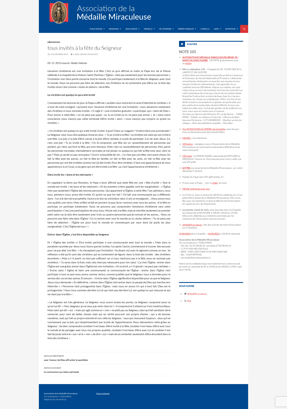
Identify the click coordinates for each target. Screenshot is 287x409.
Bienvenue (114, 29)
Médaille (148, 29)
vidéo (215, 182)
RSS (189, 301)
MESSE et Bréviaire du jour (196, 188)
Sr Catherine (165, 29)
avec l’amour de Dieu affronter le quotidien (66, 358)
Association (131, 29)
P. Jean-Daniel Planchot (85, 54)
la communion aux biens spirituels (61, 370)
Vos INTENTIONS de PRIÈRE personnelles (203, 129)
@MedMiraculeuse (192, 224)
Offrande (187, 155)
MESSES (186, 138)
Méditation (54, 42)
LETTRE (186, 167)
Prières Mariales (186, 29)
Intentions (230, 29)
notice (188, 63)
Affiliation (187, 144)
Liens (216, 29)
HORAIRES (185, 233)
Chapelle (204, 29)
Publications (96, 29)
